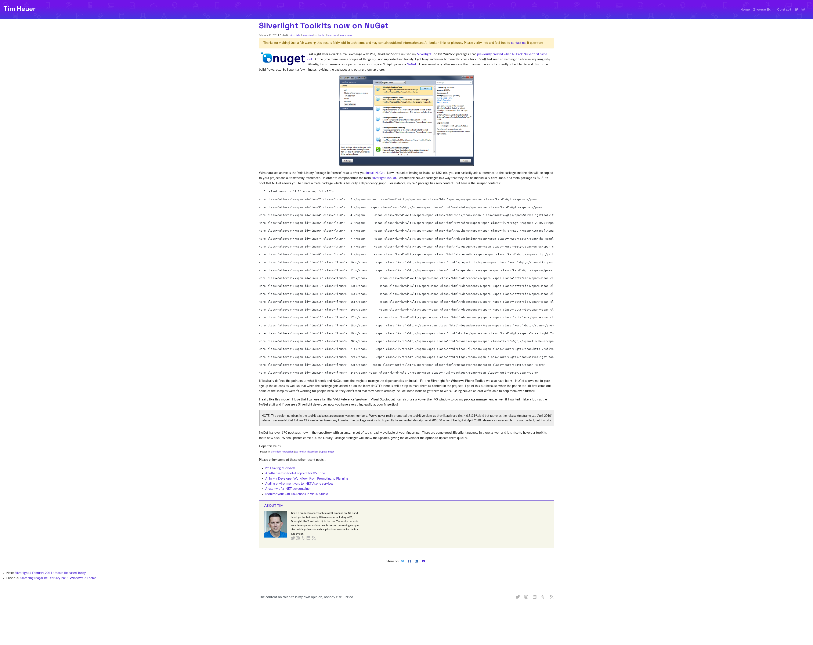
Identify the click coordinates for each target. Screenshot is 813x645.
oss (315, 35)
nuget (350, 35)
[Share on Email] (423, 565)
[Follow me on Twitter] (796, 9)
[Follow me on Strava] (543, 597)
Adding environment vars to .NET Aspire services (299, 483)
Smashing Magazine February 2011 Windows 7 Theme (58, 578)
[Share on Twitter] (402, 565)
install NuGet (375, 173)
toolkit (322, 35)
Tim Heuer (19, 8)
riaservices (332, 35)
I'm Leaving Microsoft (280, 468)
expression (307, 35)
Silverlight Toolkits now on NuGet (324, 26)
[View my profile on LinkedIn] (535, 597)
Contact (784, 9)
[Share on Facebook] (409, 565)
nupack (342, 35)
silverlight (295, 35)
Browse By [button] (762, 9)
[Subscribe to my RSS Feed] (318, 538)
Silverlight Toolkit (384, 178)
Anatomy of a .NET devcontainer (288, 488)
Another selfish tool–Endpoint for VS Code (295, 473)
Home (745, 9)
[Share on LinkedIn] (416, 565)
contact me (518, 42)
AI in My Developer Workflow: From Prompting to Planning (306, 478)
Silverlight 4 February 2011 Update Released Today (50, 573)
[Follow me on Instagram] (803, 9)
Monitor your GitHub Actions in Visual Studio (296, 494)
